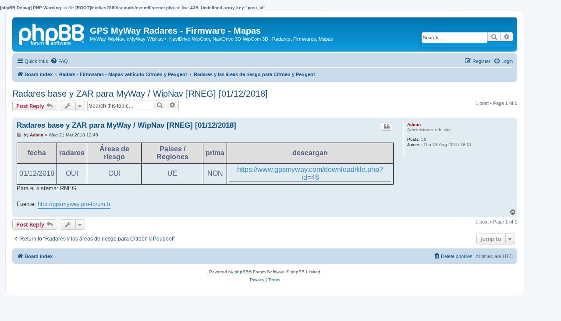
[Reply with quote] (386, 126)
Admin (414, 124)
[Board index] (52, 32)
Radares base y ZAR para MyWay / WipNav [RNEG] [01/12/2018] (140, 93)
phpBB (241, 271)
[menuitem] (59, 61)
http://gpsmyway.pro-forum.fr (74, 204)
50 (423, 139)
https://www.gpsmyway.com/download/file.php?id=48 (310, 173)
